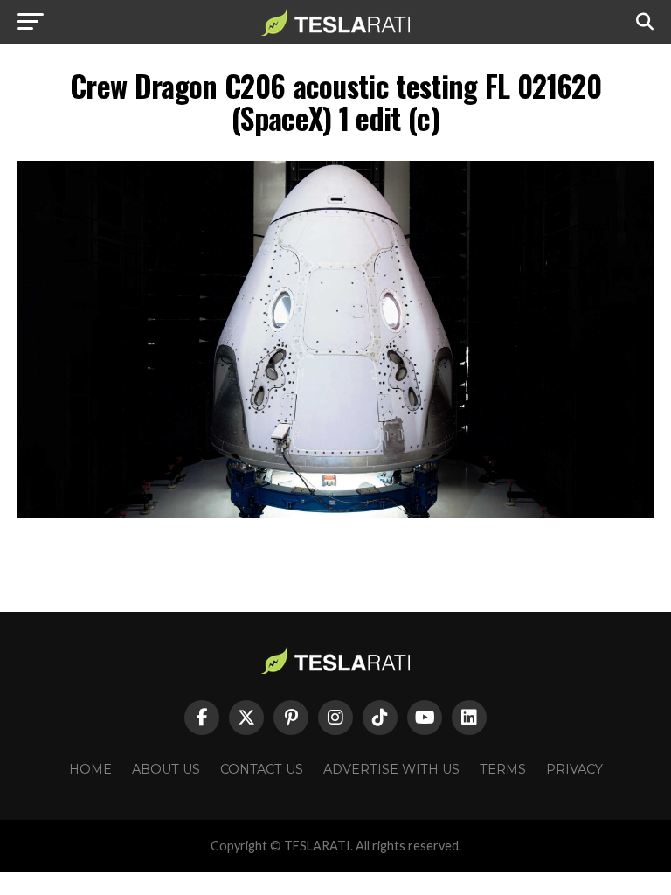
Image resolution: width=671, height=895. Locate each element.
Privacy (574, 769)
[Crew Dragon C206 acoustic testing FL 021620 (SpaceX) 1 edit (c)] (335, 513)
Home (90, 769)
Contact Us (261, 769)
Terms (503, 769)
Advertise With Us (391, 769)
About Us (166, 769)
